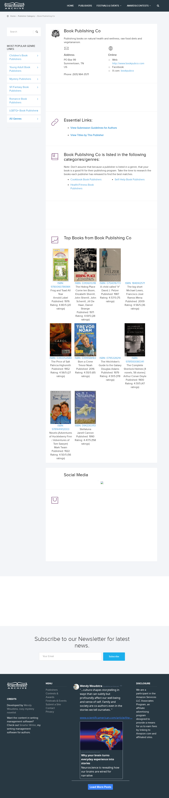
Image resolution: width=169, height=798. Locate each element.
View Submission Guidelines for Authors (93, 127)
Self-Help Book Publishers (130, 179)
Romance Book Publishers (18, 100)
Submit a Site (53, 704)
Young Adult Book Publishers (19, 69)
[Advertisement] (101, 98)
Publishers (85, 5)
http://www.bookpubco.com (128, 63)
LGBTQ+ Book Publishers (23, 110)
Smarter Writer (27, 725)
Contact (50, 708)
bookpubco (127, 70)
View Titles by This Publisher (87, 135)
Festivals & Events (108, 5)
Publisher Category (26, 16)
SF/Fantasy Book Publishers (19, 89)
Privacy (50, 711)
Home (70, 5)
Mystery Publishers (20, 79)
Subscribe (114, 656)
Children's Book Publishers (18, 57)
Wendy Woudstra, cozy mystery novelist (20, 709)
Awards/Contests (138, 5)
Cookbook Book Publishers (85, 179)
